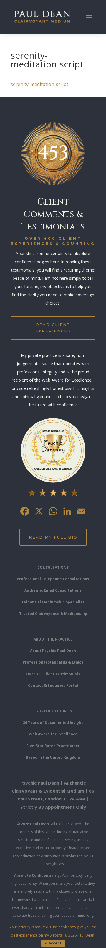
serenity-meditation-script (39, 84)
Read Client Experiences (53, 327)
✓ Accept (53, 943)
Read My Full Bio (53, 537)
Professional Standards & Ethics (53, 662)
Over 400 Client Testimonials (53, 673)
